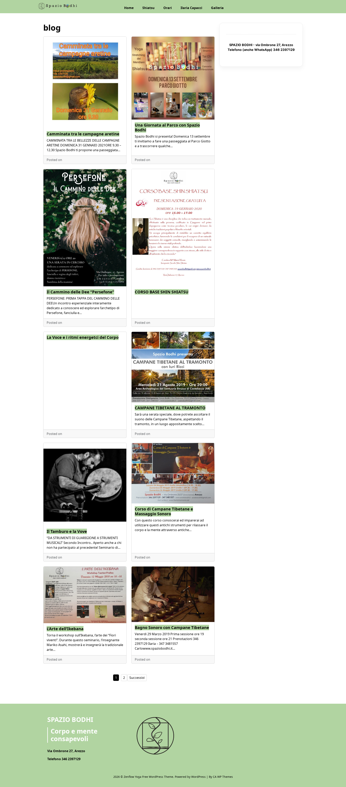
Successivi (137, 677)
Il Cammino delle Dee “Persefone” (80, 292)
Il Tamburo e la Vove (67, 531)
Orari (167, 8)
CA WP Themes (223, 777)
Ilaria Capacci (191, 8)
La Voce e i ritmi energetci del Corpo (83, 337)
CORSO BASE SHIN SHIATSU (161, 292)
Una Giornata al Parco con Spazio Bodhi (167, 127)
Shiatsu (148, 8)
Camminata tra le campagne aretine (83, 134)
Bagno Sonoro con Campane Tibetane (172, 627)
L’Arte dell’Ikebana (65, 628)
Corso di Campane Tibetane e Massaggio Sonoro (164, 511)
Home (129, 8)
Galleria (217, 8)
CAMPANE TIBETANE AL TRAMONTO (170, 408)
